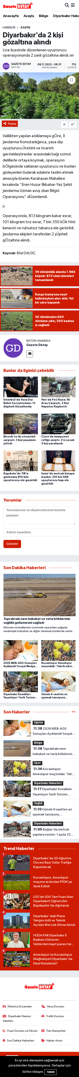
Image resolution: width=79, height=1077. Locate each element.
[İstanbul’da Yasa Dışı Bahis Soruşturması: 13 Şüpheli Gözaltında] (20, 387)
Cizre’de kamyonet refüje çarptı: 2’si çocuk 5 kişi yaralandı (57, 440)
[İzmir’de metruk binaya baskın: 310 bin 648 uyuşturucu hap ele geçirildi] (58, 460)
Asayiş (28, 16)
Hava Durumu (55, 1006)
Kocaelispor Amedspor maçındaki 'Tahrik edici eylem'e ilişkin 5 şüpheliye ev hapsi (54, 772)
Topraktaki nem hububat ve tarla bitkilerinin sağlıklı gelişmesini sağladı (53, 752)
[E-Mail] (29, 354)
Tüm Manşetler (56, 1030)
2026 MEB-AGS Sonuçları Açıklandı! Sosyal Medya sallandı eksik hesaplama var (52, 732)
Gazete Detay (37, 345)
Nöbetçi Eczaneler (20, 1006)
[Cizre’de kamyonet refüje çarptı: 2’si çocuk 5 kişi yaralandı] (58, 423)
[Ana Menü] (73, 5)
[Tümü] (74, 712)
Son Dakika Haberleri (20, 1040)
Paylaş (12, 123)
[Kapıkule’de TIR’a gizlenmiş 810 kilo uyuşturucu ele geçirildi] (20, 460)
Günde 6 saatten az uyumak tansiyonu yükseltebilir (52, 812)
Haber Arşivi (54, 1040)
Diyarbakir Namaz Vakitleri (17, 1018)
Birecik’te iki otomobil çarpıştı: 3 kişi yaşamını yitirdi (19, 440)
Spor (37, 763)
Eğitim (38, 722)
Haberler (9, 27)
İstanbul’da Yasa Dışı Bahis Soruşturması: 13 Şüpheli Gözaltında (19, 403)
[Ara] (67, 5)
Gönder (12, 544)
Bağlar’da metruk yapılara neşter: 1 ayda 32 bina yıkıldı (52, 832)
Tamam (50, 1072)
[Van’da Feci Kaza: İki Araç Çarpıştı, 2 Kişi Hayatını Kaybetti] (58, 387)
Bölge (43, 16)
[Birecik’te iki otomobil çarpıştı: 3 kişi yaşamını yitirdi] (20, 423)
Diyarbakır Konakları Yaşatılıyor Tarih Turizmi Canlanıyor (52, 792)
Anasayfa (11, 16)
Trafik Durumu (55, 1016)
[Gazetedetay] (18, 5)
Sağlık (38, 803)
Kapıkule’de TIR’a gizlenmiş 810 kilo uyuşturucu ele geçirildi (20, 477)
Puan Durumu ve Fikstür (22, 1030)
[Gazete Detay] (13, 348)
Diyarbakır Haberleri (48, 783)
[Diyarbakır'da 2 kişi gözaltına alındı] (39, 95)
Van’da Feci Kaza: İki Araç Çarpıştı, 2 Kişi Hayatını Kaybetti (55, 403)
